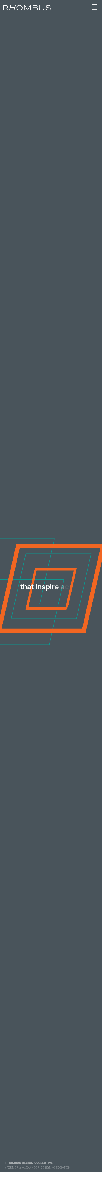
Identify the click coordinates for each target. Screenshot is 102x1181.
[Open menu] (94, 6)
